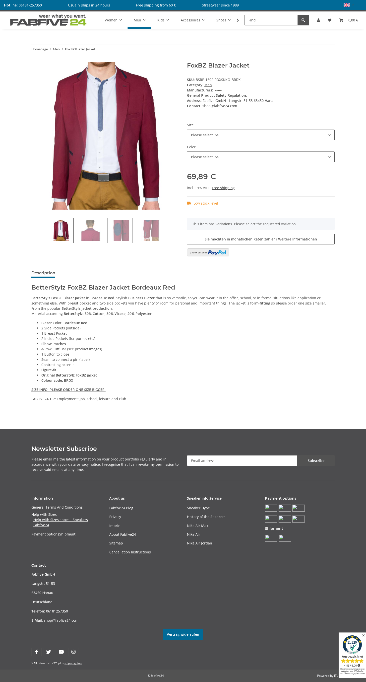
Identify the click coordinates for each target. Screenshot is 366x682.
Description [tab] (43, 273)
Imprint (115, 525)
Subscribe (316, 460)
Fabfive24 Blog (121, 508)
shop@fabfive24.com (61, 620)
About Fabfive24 (122, 534)
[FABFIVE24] (48, 19)
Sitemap (116, 543)
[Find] (303, 20)
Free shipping (223, 187)
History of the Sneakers (206, 516)
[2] (208, 252)
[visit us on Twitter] (49, 652)
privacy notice (88, 464)
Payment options (45, 534)
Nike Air (193, 534)
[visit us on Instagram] (73, 652)
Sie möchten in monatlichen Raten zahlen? (261, 239)
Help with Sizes (44, 514)
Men (208, 84)
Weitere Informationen (297, 239)
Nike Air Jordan (199, 543)
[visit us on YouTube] (61, 652)
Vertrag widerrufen (183, 634)
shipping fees (73, 663)
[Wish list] (329, 20)
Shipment (67, 534)
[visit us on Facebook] (36, 652)
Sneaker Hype (198, 508)
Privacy (115, 516)
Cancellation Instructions (130, 552)
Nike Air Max (197, 525)
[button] (349, 5)
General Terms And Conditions (57, 507)
